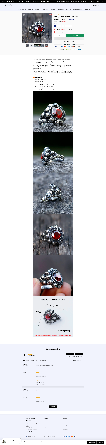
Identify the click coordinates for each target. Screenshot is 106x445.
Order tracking (47, 422)
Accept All (100, 442)
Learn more (22, 442)
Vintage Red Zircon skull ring (41, 367)
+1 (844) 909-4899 (29, 427)
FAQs (45, 425)
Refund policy (66, 429)
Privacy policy (66, 420)
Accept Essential (91, 442)
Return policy (65, 427)
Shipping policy (66, 425)
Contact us (46, 420)
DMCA (45, 427)
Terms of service (66, 422)
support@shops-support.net (31, 429)
